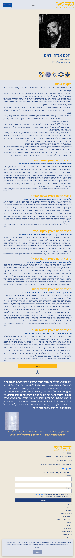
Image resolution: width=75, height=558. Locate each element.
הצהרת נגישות (66, 516)
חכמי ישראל (67, 528)
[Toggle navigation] (33, 4)
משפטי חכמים (66, 531)
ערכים (69, 525)
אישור (37, 552)
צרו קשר (68, 510)
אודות (69, 504)
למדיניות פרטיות (41, 494)
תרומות (69, 507)
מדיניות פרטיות (66, 513)
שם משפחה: (67, 482)
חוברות (69, 537)
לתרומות (37, 366)
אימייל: (68, 488)
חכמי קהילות (67, 522)
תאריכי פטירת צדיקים (64, 519)
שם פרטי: (68, 476)
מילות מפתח (67, 534)
